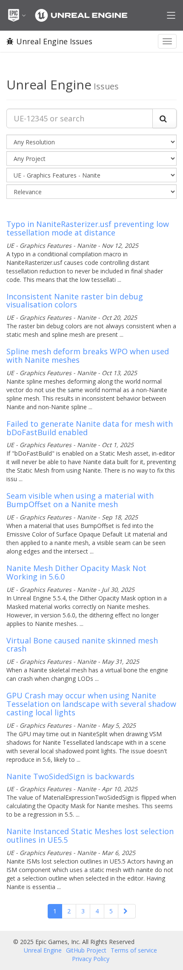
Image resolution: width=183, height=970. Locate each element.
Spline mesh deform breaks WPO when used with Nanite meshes (87, 355)
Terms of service (134, 950)
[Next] (127, 911)
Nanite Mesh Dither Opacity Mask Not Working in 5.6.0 (76, 572)
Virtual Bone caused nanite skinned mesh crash (82, 644)
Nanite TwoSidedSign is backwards (70, 776)
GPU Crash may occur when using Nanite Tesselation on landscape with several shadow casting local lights (91, 703)
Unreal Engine (43, 950)
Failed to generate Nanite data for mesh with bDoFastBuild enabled (89, 428)
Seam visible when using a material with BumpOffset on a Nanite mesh (80, 500)
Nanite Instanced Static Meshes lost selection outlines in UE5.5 (90, 835)
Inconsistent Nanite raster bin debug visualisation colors (74, 300)
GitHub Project (86, 950)
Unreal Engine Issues (54, 41)
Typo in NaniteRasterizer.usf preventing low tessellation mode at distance (87, 228)
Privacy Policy (90, 959)
